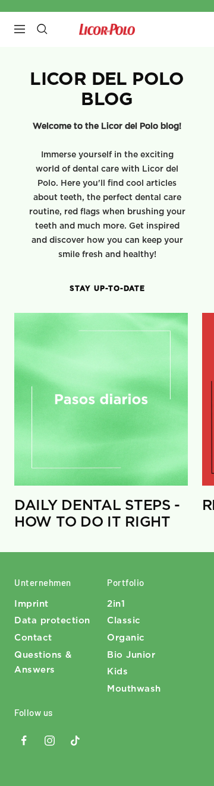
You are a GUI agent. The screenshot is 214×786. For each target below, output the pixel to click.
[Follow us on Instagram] (49, 740)
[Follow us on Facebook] (24, 740)
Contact (33, 637)
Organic (126, 637)
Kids (117, 671)
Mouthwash (134, 688)
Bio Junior (131, 655)
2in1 (116, 604)
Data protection (52, 620)
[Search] (42, 29)
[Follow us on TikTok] (75, 740)
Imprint (31, 604)
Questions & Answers (43, 663)
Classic (124, 620)
